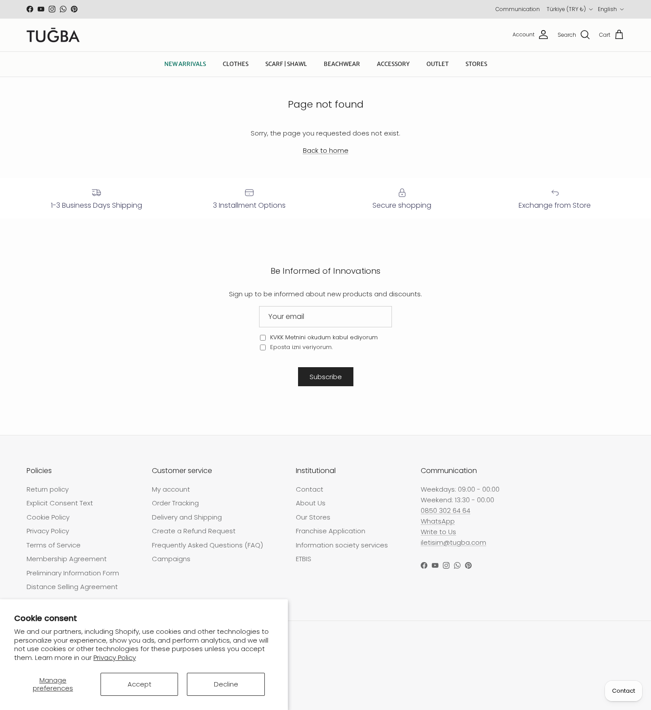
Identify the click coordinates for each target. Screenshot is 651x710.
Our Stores (313, 517)
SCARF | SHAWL (286, 64)
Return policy (48, 489)
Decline (226, 684)
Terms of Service (54, 545)
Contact (309, 489)
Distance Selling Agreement (72, 586)
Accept (139, 684)
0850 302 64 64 (445, 510)
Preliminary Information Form (73, 573)
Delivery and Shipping (187, 517)
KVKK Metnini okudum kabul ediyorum (324, 337)
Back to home (326, 150)
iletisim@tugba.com (453, 542)
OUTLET (437, 64)
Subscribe (326, 376)
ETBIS (303, 558)
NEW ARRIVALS (185, 64)
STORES (476, 64)
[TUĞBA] (53, 35)
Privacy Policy (114, 657)
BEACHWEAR (342, 64)
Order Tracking (175, 503)
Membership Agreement (67, 558)
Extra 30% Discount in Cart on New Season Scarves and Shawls (325, 11)
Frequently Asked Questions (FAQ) (207, 545)
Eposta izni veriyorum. (300, 347)
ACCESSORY (393, 64)
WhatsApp (438, 521)
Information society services (342, 545)
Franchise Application (330, 530)
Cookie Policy (48, 517)
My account (171, 489)
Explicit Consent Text (60, 503)
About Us (311, 503)
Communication (518, 9)
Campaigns (171, 558)
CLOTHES (235, 64)
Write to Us (438, 531)
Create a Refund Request (194, 530)
